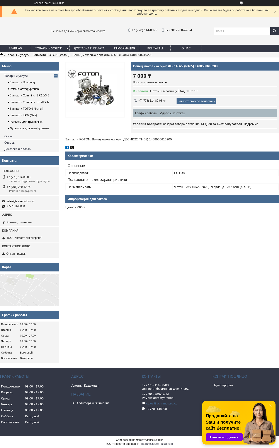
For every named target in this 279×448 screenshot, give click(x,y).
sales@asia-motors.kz (20, 201)
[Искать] (274, 31)
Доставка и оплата (89, 48)
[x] (72, 148)
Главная (15, 48)
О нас (186, 48)
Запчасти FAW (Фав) (23, 115)
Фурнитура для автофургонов (29, 128)
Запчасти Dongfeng (22, 82)
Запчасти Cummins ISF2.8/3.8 (29, 95)
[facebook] (67, 148)
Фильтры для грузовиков (26, 121)
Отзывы (9, 142)
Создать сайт (42, 3)
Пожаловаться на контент (157, 443)
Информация (124, 48)
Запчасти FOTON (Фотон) (51, 55)
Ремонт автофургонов (24, 89)
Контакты (155, 48)
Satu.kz (158, 439)
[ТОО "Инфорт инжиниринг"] (11, 40)
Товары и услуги (48, 48)
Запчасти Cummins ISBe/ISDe (29, 102)
